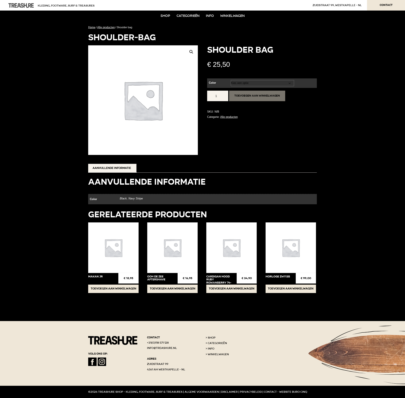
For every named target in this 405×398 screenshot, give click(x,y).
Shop (165, 15)
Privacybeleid (251, 392)
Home (91, 27)
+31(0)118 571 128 (158, 343)
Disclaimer (229, 392)
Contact (386, 5)
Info (210, 15)
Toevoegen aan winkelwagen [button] (113, 288)
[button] (191, 52)
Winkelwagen (232, 15)
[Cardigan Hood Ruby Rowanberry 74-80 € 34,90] (231, 247)
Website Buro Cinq (293, 392)
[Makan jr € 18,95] (113, 247)
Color (212, 82)
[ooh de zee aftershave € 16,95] (172, 247)
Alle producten (106, 27)
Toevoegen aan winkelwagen (257, 96)
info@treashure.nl (162, 348)
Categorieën (188, 15)
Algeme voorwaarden (202, 392)
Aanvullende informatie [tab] (112, 168)
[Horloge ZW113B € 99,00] (291, 247)
